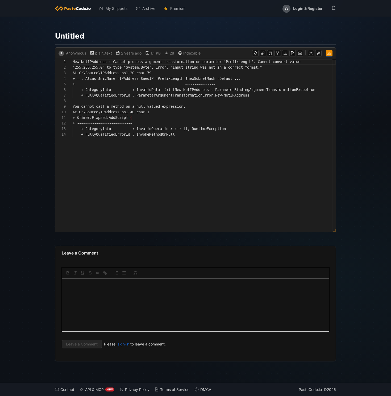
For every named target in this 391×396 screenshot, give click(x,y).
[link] (105, 273)
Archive (148, 8)
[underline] (82, 273)
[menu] (195, 8)
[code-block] (97, 273)
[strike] (90, 273)
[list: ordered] (116, 273)
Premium (177, 8)
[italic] (75, 273)
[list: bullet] (124, 273)
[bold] (68, 273)
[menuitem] (75, 8)
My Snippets (116, 8)
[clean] (135, 273)
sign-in (123, 344)
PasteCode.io (310, 389)
